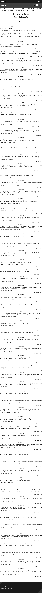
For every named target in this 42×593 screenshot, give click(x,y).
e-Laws (3, 5)
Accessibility (3, 586)
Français (38, 1)
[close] (39, 5)
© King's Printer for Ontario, (8, 588)
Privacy (9, 586)
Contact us (16, 586)
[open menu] (35, 5)
